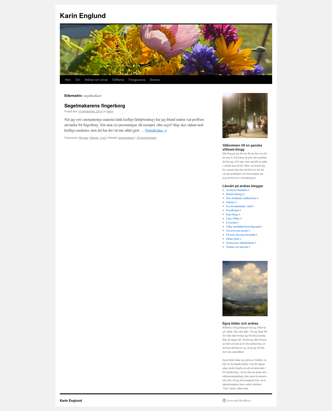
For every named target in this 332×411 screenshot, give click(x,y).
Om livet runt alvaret (237, 230)
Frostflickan (232, 210)
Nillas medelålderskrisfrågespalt (243, 226)
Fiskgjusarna (137, 79)
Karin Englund (83, 15)
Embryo (230, 202)
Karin (110, 111)
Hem (68, 79)
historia (93, 137)
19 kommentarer (146, 137)
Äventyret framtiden (236, 190)
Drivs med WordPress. (239, 400)
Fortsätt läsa (156, 130)
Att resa (83, 137)
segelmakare (126, 137)
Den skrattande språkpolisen (241, 198)
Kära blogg (232, 214)
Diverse (155, 79)
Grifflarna (118, 79)
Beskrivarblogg (234, 194)
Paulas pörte (232, 238)
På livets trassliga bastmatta (240, 234)
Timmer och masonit (237, 246)
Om (77, 79)
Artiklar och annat (96, 79)
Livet (103, 137)
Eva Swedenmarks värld (239, 206)
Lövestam (231, 222)
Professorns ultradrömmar (240, 242)
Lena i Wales (233, 218)
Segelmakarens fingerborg (94, 105)
